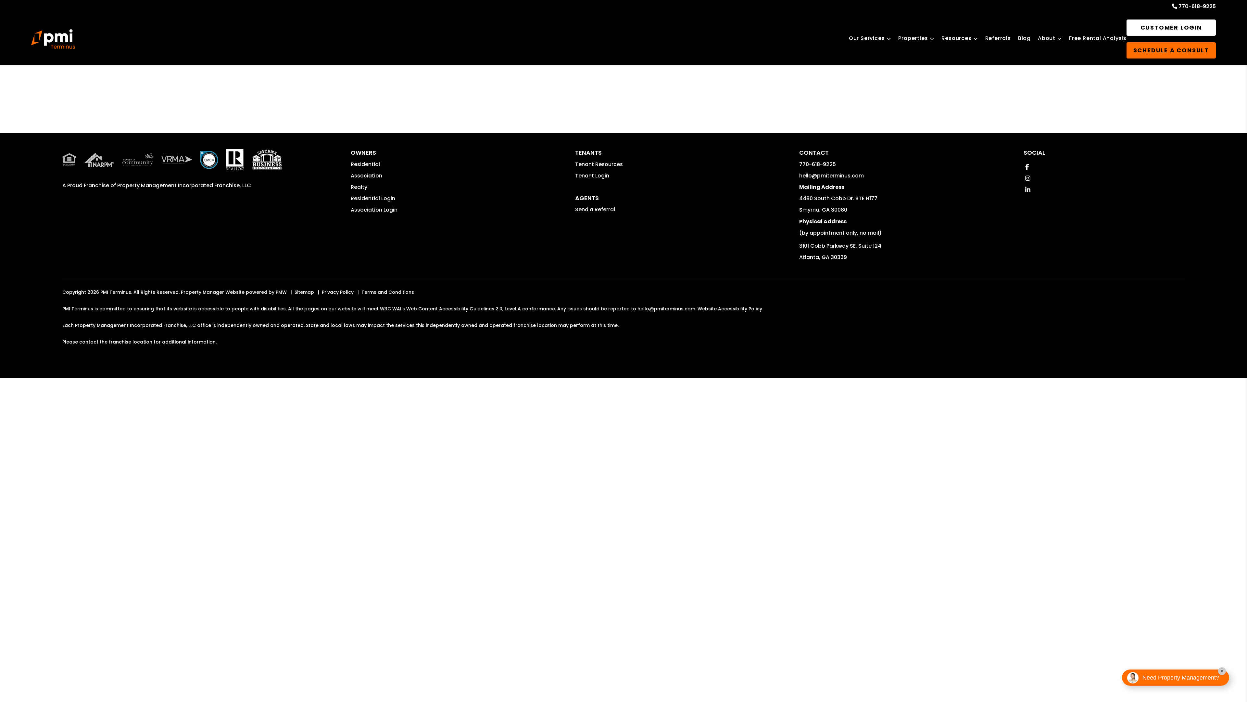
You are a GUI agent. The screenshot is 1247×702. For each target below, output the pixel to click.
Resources (956, 38)
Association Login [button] (374, 210)
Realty (359, 187)
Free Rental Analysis (1098, 38)
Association (366, 175)
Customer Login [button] (1171, 27)
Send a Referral (595, 209)
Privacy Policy (338, 292)
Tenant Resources (599, 164)
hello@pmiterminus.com (831, 175)
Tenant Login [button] (592, 175)
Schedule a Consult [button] (1171, 50)
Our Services (867, 38)
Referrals (998, 38)
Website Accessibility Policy (730, 309)
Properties (913, 38)
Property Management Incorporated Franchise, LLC (184, 185)
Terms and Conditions (387, 292)
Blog (1024, 38)
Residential (365, 164)
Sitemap (304, 292)
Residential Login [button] (373, 198)
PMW (281, 292)
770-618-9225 (1197, 6)
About (1046, 38)
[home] (53, 39)
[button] (1027, 167)
